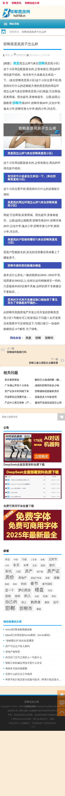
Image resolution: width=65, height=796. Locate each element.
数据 (7, 584)
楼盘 (39, 589)
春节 (34, 583)
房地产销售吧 (12, 651)
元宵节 (53, 559)
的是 (37, 596)
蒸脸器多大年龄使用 (46, 396)
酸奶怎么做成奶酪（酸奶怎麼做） (49, 379)
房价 (9, 576)
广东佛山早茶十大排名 (17, 385)
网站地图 (23, 710)
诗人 (24, 602)
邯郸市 (17, 102)
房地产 (22, 577)
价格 (43, 559)
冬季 (26, 565)
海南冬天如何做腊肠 (16, 668)
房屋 (47, 577)
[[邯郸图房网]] (32, 12)
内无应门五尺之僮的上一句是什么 (23, 657)
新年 (15, 584)
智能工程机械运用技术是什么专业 (23, 662)
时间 (23, 583)
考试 (54, 596)
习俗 (24, 559)
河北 (50, 590)
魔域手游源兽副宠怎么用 (48, 402)
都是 (39, 609)
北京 (35, 565)
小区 (18, 571)
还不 (56, 602)
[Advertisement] (32, 763)
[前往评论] (61, 703)
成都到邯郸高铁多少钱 (47, 385)
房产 (29, 570)
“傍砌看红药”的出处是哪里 (19, 640)
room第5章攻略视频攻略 (18, 629)
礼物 (45, 596)
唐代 (52, 565)
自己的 (11, 601)
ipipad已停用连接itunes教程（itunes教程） (28, 635)
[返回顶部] (61, 712)
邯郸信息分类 (32, 3)
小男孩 (32, 726)
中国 (16, 559)
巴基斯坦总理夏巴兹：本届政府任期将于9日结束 (19, 396)
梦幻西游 (24, 590)
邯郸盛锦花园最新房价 (47, 391)
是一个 (9, 590)
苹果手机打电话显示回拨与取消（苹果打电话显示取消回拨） (33, 679)
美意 (16, 63)
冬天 (16, 565)
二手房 (34, 559)
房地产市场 (36, 577)
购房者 (36, 601)
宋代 (8, 571)
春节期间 (47, 583)
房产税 (40, 571)
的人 (27, 595)
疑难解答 (33, 710)
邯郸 (41, 63)
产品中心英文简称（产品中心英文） (19, 402)
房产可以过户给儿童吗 (17, 646)
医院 (43, 565)
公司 (7, 565)
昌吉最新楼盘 (12, 379)
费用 (47, 602)
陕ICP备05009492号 (48, 710)
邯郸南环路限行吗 (16, 352)
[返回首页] (61, 694)
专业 (7, 559)
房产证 (53, 571)
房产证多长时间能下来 (17, 391)
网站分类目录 (54, 706)
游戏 (8, 596)
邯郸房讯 (16, 3)
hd (12, 55)
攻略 (57, 577)
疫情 (17, 596)
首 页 (5, 3)
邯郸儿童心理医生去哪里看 (43, 362)
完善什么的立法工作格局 (18, 674)
